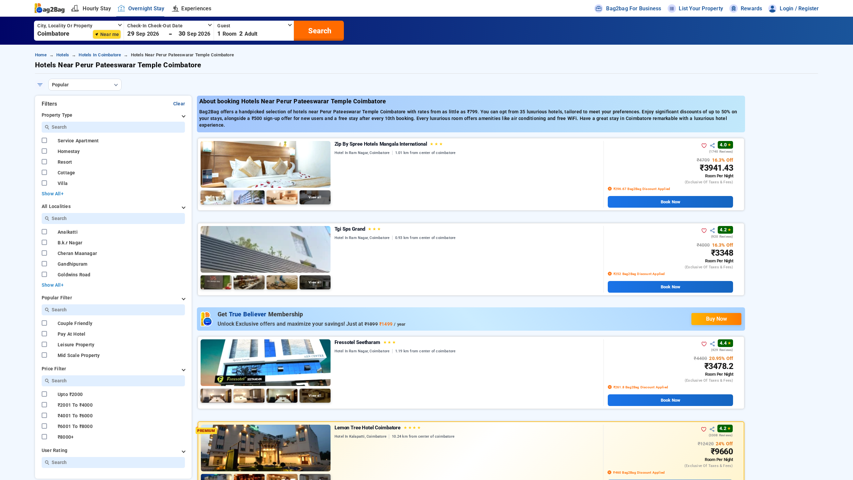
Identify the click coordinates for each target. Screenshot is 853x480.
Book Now (670, 201)
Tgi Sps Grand (358, 229)
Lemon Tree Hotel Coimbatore (378, 428)
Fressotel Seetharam (365, 342)
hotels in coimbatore (100, 54)
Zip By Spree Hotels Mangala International (389, 144)
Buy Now (716, 319)
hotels (62, 54)
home (41, 54)
